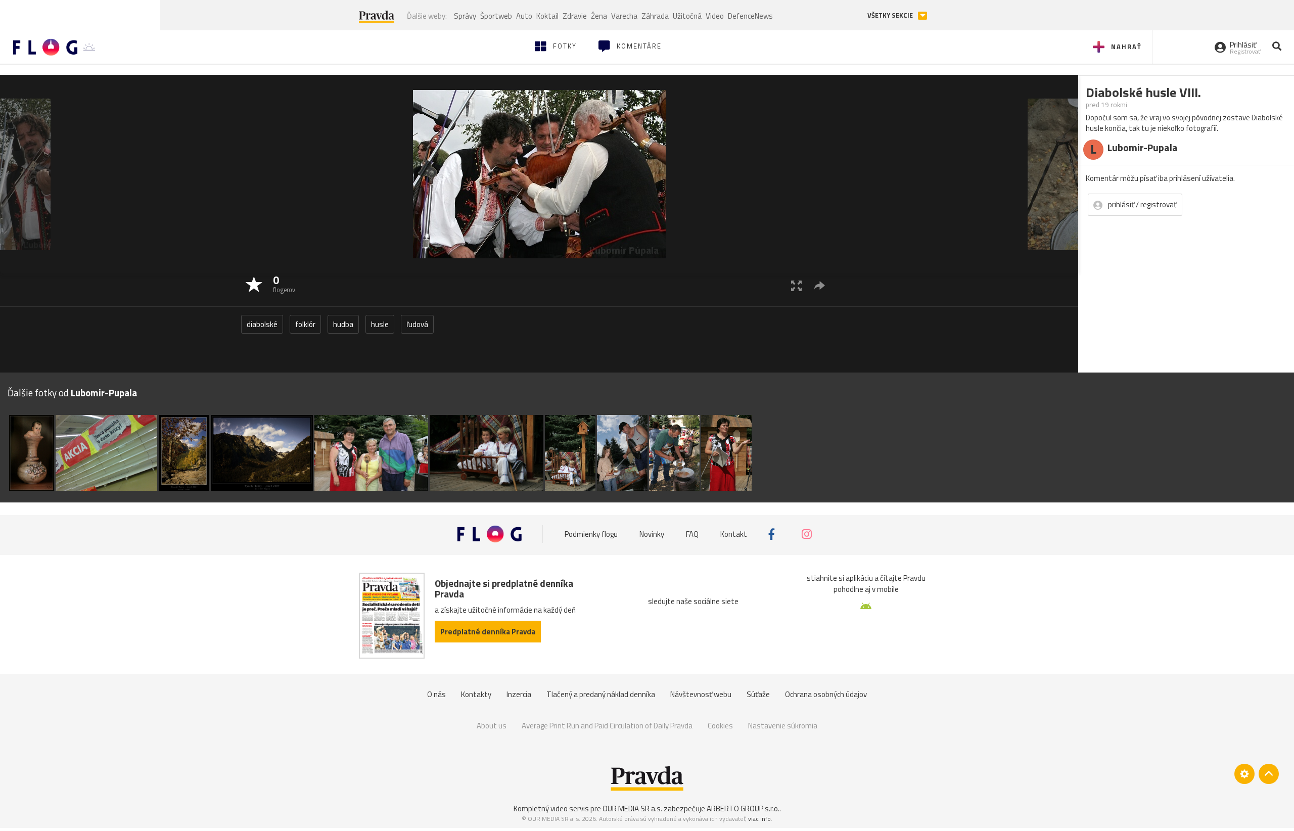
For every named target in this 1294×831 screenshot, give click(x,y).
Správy (465, 16)
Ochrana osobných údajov (826, 694)
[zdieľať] (819, 285)
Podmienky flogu (591, 534)
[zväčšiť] (796, 285)
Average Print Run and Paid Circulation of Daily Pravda (607, 725)
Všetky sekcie (890, 15)
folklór (305, 324)
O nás (436, 694)
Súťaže (758, 694)
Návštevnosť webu (700, 694)
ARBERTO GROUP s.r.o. (743, 808)
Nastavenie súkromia (782, 725)
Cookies (720, 725)
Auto (524, 16)
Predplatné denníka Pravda (487, 631)
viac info (759, 818)
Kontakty (476, 694)
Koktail (547, 16)
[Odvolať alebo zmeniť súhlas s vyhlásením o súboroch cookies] (1244, 774)
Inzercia (518, 694)
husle (380, 324)
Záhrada (655, 16)
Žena (599, 16)
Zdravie (575, 16)
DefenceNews (750, 16)
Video (715, 16)
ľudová (417, 324)
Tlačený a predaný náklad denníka (600, 694)
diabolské (262, 324)
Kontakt (733, 534)
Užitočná (687, 16)
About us (491, 725)
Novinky (651, 534)
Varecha (624, 16)
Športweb (496, 16)
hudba (343, 324)
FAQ (692, 534)
